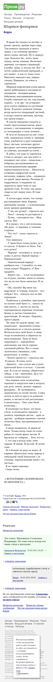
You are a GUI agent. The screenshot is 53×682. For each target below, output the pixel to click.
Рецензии (37, 14)
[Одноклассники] (10, 502)
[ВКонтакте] (7, 502)
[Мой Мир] (13, 502)
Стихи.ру (9, 626)
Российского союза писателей (30, 678)
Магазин (17, 18)
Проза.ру (19, 626)
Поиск (7, 18)
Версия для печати (29, 507)
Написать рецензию (13, 530)
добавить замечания (15, 561)
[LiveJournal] (16, 502)
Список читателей (11, 507)
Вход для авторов (13, 22)
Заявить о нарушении (20, 509)
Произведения (22, 14)
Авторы (8, 14)
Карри (8, 32)
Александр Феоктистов (15, 550)
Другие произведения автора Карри (19, 514)
